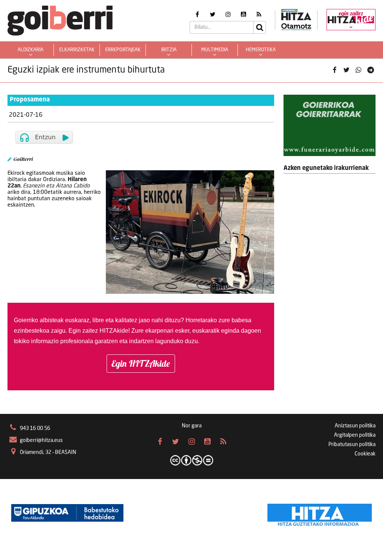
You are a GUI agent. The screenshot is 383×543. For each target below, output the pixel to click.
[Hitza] (319, 513)
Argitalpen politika (355, 435)
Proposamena (30, 100)
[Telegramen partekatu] (370, 70)
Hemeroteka (261, 50)
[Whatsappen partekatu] (358, 70)
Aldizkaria (30, 50)
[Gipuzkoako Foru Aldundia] (67, 513)
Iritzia (169, 50)
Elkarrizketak (77, 50)
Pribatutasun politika (352, 444)
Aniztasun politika (355, 425)
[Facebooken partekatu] (334, 70)
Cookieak (365, 454)
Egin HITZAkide (140, 363)
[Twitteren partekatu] (346, 70)
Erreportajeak (123, 50)
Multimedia (214, 50)
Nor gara (192, 425)
